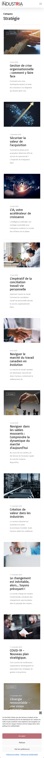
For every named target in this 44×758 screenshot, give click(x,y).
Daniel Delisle (13, 476)
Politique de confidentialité (29, 754)
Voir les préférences (22, 749)
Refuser (22, 743)
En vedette (11, 687)
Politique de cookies (12, 754)
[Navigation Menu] (40, 4)
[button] (40, 713)
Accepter (22, 736)
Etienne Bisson (13, 32)
